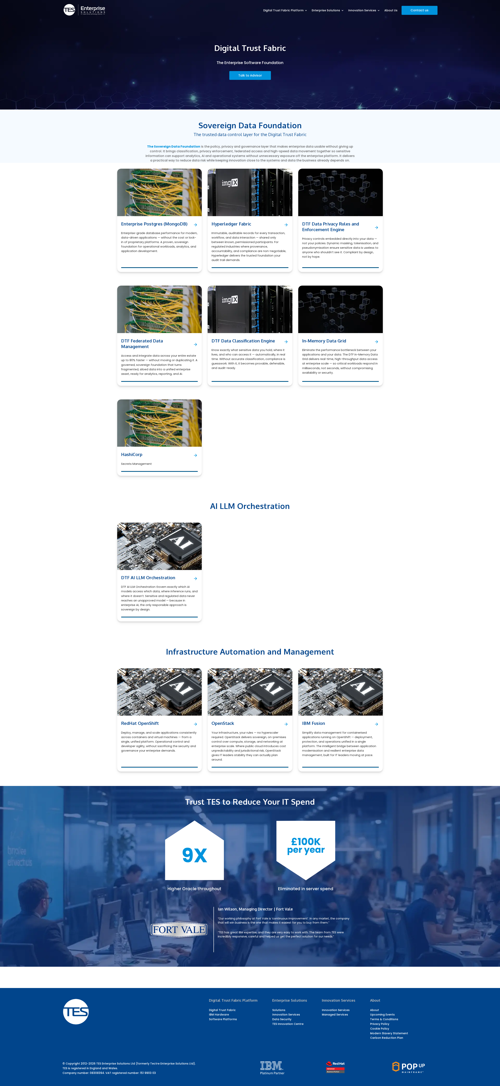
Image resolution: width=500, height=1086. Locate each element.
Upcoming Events (382, 1015)
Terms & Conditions (384, 1019)
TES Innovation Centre (288, 1024)
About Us (390, 10)
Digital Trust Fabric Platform (283, 10)
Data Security (281, 1019)
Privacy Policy (379, 1024)
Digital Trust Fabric (222, 1010)
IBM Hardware (219, 1015)
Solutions (278, 1010)
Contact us (420, 10)
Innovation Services (362, 10)
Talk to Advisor (250, 75)
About (374, 1010)
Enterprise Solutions (326, 10)
